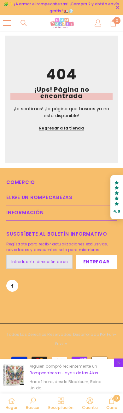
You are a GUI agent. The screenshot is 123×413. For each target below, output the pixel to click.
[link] (32, 403)
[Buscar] (23, 23)
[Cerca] (117, 7)
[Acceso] (98, 23)
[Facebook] (12, 286)
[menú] (7, 23)
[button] (116, 197)
